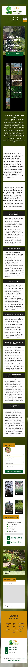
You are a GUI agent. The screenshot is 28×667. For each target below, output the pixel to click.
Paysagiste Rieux (14, 631)
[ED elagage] (14, 10)
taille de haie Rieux (14, 626)
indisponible (15, 18)
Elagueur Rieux (8, 629)
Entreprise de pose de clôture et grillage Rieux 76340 (20, 627)
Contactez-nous (16, 660)
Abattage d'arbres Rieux (8, 625)
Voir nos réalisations (15, 54)
